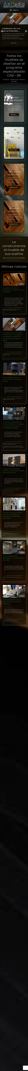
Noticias (8, 353)
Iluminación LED (15, 447)
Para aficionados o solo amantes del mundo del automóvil (12, 602)
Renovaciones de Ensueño (8, 310)
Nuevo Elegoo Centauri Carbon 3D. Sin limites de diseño (12, 379)
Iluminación (5, 444)
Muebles (14, 444)
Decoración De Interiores (10, 446)
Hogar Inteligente (18, 446)
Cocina (16, 443)
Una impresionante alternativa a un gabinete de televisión (13, 558)
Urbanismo (11, 491)
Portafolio (18, 309)
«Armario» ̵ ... (14, 114)
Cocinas (12, 533)
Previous (2, 31)
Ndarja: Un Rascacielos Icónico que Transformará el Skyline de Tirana (13, 471)
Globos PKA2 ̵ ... (14, 150)
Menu (15, 10)
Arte (17, 398)
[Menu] (11, 10)
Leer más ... (14, 43)
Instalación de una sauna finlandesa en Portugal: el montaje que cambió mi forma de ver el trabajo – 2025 (12, 336)
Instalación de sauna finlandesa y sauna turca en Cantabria (13, 290)
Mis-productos (10, 309)
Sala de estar (18, 577)
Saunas (15, 310)
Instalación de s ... (14, 187)
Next (25, 31)
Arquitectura (13, 398)
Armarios (13, 443)
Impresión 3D (5, 399)
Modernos (10, 444)
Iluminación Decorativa (7, 447)
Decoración (16, 533)
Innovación (7, 491)
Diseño (14, 309)
